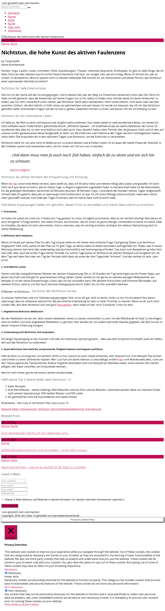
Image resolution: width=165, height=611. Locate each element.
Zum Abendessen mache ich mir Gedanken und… (35, 433)
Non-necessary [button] (14, 587)
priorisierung (93, 409)
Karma (12, 16)
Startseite (13, 13)
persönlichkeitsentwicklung (67, 409)
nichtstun (43, 409)
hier (15, 183)
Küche (11, 23)
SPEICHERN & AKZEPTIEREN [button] (22, 605)
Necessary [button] (11, 569)
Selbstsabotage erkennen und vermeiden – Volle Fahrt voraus (44, 450)
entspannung (28, 409)
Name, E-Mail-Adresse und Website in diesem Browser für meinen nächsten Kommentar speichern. (65, 499)
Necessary (14, 573)
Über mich (14, 27)
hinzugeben (64, 305)
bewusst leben (10, 409)
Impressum (14, 30)
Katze (11, 20)
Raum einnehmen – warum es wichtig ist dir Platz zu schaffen (43, 467)
